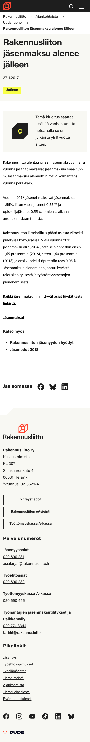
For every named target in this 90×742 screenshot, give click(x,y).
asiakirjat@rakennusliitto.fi (26, 564)
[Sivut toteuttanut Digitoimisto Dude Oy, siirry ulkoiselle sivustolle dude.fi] (13, 734)
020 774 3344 (14, 626)
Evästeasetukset (17, 699)
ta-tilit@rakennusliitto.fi (23, 633)
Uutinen (12, 90)
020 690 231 (13, 557)
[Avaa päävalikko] (83, 6)
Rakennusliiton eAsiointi (30, 512)
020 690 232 (14, 582)
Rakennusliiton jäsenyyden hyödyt (42, 343)
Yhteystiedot (30, 499)
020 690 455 (14, 601)
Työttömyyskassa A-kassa (31, 524)
